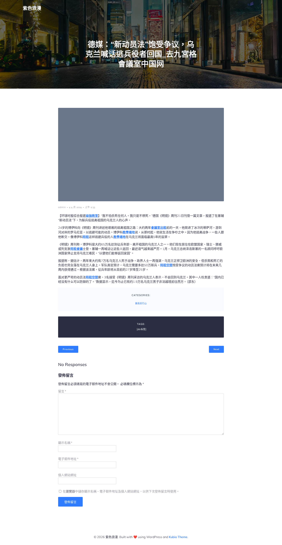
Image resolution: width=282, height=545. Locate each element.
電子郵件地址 (68, 459)
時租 (86, 237)
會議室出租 (158, 228)
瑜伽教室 (92, 216)
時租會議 (76, 249)
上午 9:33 (90, 207)
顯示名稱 (65, 443)
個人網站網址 (67, 475)
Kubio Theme (178, 537)
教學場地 (129, 232)
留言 (62, 391)
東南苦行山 (141, 303)
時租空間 (166, 265)
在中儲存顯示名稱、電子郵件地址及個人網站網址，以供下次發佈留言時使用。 (121, 491)
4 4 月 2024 (75, 207)
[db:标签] (141, 329)
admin (62, 207)
